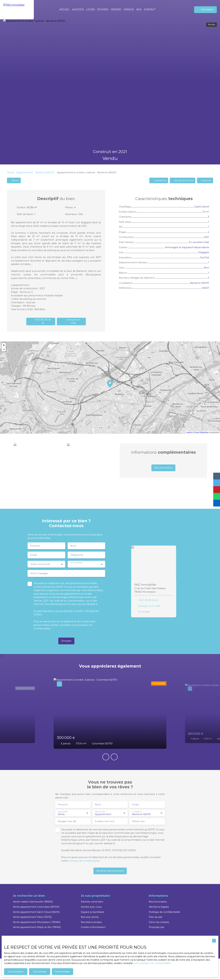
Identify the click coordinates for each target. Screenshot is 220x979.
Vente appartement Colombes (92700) (36, 906)
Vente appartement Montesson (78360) (36, 922)
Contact (149, 9)
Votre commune (40, 564)
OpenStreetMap (201, 432)
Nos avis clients (90, 917)
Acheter (78, 9)
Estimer (102, 9)
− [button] (4, 349)
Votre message (39, 573)
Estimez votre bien (92, 901)
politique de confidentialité (84, 860)
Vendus (129, 9)
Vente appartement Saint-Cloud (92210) (36, 912)
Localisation (136, 811)
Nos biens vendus (91, 922)
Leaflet (189, 432)
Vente (10, 172)
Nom (73, 545)
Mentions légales (159, 906)
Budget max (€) (67, 821)
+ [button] (4, 345)
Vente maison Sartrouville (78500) (33, 901)
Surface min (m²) (105, 821)
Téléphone (76, 555)
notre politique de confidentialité (152, 963)
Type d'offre (63, 811)
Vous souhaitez (76, 563)
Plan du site (155, 917)
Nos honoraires (158, 901)
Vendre (116, 9)
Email (33, 555)
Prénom (35, 545)
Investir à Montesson (93, 927)
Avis (139, 9)
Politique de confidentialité (164, 912)
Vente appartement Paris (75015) (32, 917)
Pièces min (138, 821)
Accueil (64, 9)
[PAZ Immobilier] (17, 9)
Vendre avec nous (91, 906)
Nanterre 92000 (44, 172)
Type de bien (100, 811)
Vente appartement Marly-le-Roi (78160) (37, 927)
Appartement (24, 172)
